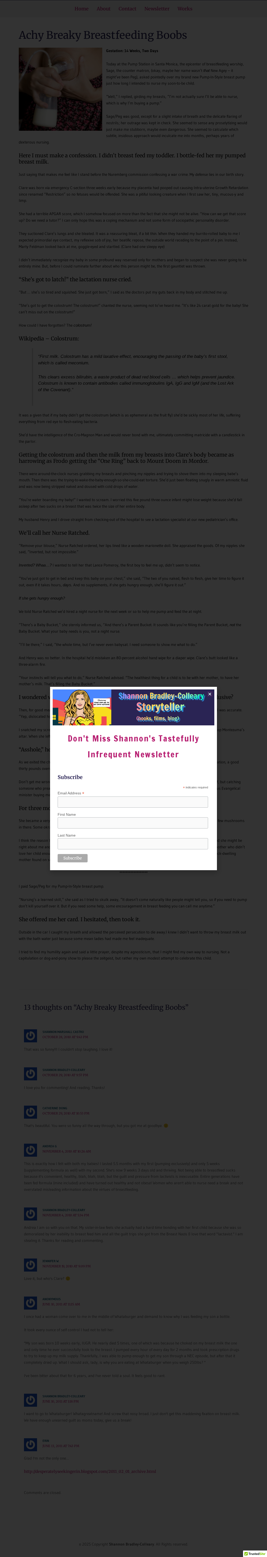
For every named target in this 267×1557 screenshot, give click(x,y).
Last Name (67, 835)
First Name (67, 814)
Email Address (71, 793)
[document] (133, 778)
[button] (210, 694)
